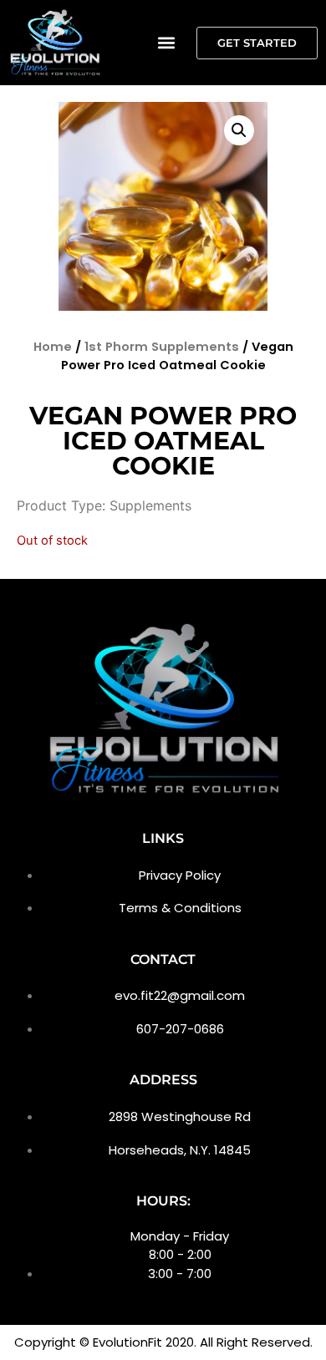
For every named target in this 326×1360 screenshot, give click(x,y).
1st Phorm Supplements (161, 346)
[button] (166, 43)
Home (52, 346)
